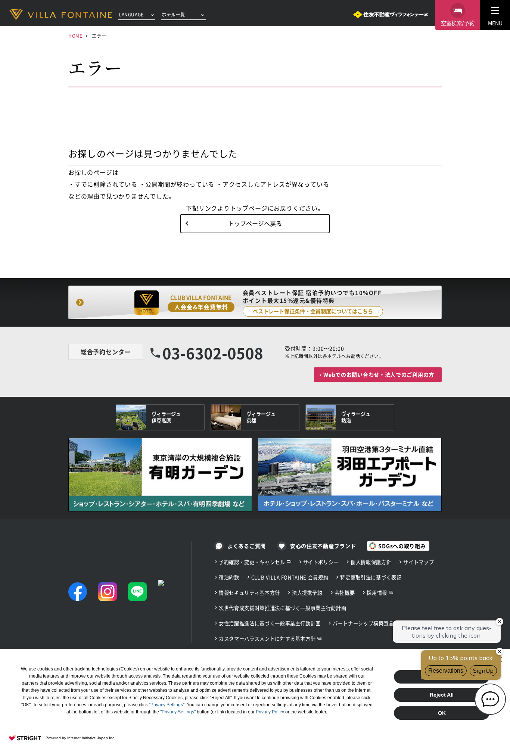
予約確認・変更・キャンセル (252, 562)
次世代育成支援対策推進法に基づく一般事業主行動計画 (282, 607)
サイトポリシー (321, 562)
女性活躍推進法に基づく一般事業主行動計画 (270, 623)
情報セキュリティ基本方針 (249, 592)
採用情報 (377, 592)
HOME (75, 35)
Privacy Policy (270, 712)
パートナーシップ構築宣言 (363, 623)
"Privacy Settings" (166, 704)
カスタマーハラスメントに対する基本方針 (267, 638)
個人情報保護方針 (371, 562)
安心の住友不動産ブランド (323, 546)
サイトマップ (418, 562)
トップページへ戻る (255, 223)
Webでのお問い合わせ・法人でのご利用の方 (378, 374)
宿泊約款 (229, 577)
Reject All (442, 695)
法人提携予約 (307, 592)
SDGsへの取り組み (402, 546)
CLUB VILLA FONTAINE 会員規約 (290, 577)
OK (442, 713)
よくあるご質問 (246, 546)
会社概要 (345, 592)
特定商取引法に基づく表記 (370, 577)
